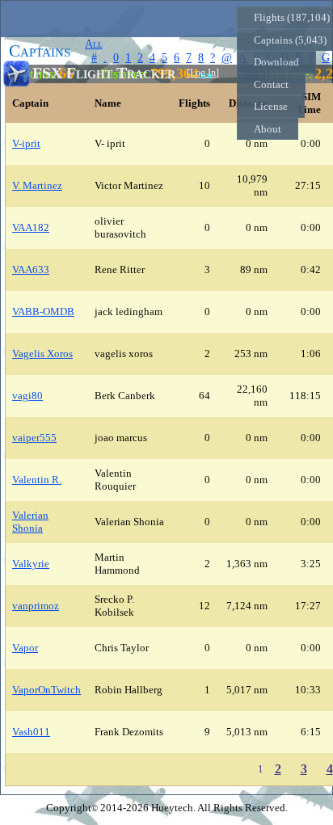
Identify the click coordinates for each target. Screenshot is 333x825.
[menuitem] (276, 62)
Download (276, 62)
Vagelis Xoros (42, 353)
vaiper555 (34, 437)
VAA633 (30, 269)
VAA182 (30, 227)
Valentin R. (36, 480)
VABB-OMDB (43, 311)
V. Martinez (37, 185)
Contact (271, 84)
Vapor (25, 648)
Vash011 (31, 732)
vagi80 (27, 395)
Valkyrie (30, 564)
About (267, 129)
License (271, 106)
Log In (203, 73)
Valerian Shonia (30, 521)
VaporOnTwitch (46, 690)
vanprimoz (35, 606)
